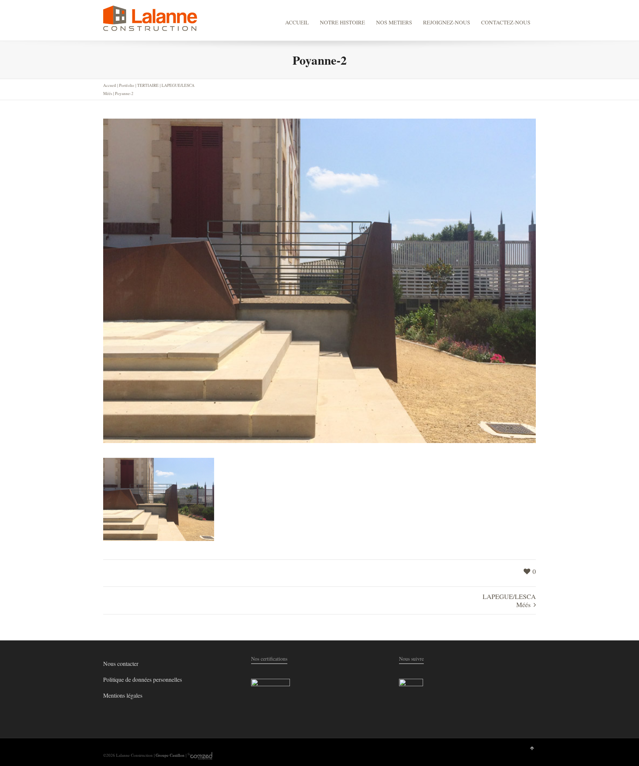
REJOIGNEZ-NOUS (446, 22)
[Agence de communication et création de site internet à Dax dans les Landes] (199, 755)
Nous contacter (120, 663)
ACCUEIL (297, 22)
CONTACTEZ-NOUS (505, 22)
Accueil (109, 85)
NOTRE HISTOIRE (342, 22)
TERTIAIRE (148, 85)
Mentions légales (122, 695)
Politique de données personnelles (142, 679)
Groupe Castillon (170, 755)
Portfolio (126, 85)
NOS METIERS (394, 22)
